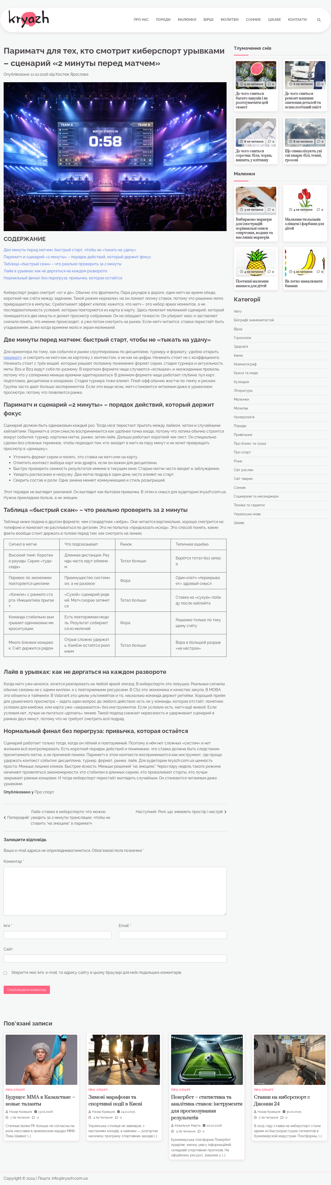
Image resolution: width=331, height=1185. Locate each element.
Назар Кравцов (20, 1111)
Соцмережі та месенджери (256, 496)
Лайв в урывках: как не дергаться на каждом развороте (55, 271)
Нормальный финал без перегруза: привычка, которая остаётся (63, 278)
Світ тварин (243, 479)
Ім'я (8, 925)
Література (243, 391)
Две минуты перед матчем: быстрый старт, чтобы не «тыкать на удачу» (70, 250)
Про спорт (44, 792)
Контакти (297, 20)
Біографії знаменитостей (254, 320)
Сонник (253, 20)
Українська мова (247, 514)
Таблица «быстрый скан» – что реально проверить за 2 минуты (62, 264)
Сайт (8, 949)
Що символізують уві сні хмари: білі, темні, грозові (303, 155)
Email (125, 925)
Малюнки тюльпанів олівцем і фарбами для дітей (304, 224)
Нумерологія (244, 417)
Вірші (208, 20)
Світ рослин (243, 470)
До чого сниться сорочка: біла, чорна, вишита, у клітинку (254, 155)
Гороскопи (242, 338)
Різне (238, 461)
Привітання (243, 435)
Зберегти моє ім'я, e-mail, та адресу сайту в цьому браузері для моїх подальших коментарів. (96, 972)
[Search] (319, 20)
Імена (238, 355)
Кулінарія (241, 382)
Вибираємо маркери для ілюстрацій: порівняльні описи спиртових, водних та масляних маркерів (254, 228)
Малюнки (187, 20)
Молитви (230, 20)
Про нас (141, 20)
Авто (237, 311)
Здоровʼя (241, 347)
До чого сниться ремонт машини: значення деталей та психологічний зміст (303, 100)
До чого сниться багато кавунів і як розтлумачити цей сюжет (252, 100)
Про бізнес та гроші (250, 443)
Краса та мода (246, 373)
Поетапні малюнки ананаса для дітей (252, 283)
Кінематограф (245, 364)
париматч (13, 357)
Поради (163, 20)
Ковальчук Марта (187, 1125)
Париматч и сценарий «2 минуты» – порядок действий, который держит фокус (77, 257)
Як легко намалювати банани (304, 283)
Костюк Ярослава (71, 74)
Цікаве (274, 20)
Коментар (14, 861)
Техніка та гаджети (249, 505)
